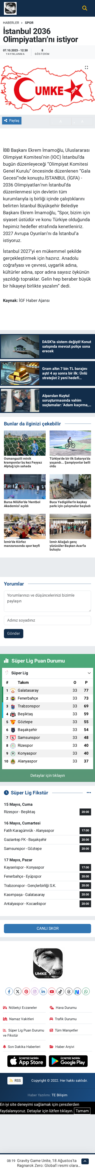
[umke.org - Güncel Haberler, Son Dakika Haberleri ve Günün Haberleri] (10, 8)
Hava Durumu (66, 1008)
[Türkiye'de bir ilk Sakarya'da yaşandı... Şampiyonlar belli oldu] (70, 442)
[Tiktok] (60, 991)
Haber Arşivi (64, 1047)
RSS (17, 1080)
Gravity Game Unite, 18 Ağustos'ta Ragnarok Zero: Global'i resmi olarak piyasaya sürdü (48, 1165)
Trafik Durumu (66, 1019)
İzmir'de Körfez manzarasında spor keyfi (22, 544)
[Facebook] (9, 991)
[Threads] (69, 991)
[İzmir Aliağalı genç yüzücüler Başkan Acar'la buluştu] (70, 526)
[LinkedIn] (43, 991)
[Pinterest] (26, 991)
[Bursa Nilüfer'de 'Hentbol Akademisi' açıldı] (25, 486)
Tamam (82, 1111)
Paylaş (14, 120)
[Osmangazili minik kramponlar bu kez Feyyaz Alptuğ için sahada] (25, 442)
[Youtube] (52, 991)
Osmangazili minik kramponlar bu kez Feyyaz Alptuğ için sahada (23, 462)
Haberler (11, 23)
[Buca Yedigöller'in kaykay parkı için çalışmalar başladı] (70, 486)
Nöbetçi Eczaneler (23, 1008)
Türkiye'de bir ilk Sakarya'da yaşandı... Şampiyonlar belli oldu (70, 462)
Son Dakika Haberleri (24, 1047)
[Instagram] (35, 991)
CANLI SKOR (48, 928)
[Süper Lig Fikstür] (89, 792)
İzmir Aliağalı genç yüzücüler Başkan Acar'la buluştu (68, 545)
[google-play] (68, 1061)
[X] (17, 991)
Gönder (13, 633)
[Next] (77, 991)
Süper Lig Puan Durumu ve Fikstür (23, 1033)
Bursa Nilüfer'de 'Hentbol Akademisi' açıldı (22, 504)
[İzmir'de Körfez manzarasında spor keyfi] (25, 526)
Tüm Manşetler (66, 1030)
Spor (29, 23)
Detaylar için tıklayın (47, 775)
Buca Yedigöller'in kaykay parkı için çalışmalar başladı (70, 504)
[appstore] (27, 1061)
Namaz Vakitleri (21, 1019)
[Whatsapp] (86, 991)
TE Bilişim (59, 1095)
